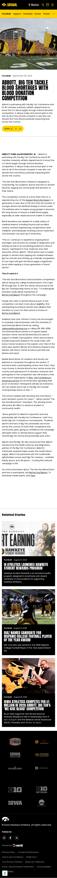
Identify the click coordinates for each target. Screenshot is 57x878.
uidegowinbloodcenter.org (14, 328)
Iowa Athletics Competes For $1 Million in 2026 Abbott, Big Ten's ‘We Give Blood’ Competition (27, 705)
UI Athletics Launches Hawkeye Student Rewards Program (26, 566)
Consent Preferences (28, 852)
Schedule (28, 13)
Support (17, 13)
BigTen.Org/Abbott (11, 295)
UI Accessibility (44, 866)
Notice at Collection (34, 861)
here (33, 475)
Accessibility (8, 871)
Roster (37, 13)
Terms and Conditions (12, 857)
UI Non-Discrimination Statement (18, 866)
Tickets (46, 14)
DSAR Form (31, 857)
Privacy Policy (8, 852)
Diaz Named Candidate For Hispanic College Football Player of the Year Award (28, 636)
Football (6, 75)
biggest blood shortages (37, 200)
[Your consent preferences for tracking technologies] (4, 873)
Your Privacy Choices (12, 861)
